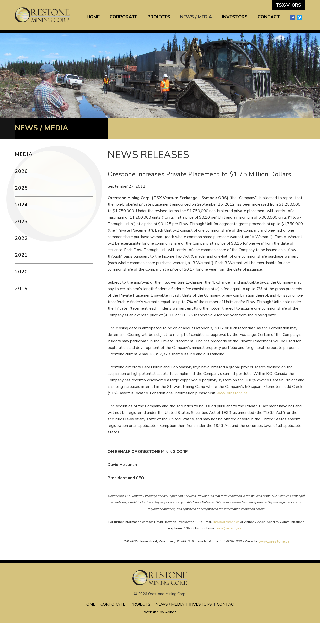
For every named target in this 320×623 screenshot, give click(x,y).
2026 (21, 171)
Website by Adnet (160, 612)
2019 (21, 288)
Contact (269, 17)
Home (93, 17)
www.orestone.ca (232, 393)
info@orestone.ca (227, 522)
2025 (21, 188)
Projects (159, 17)
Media (24, 154)
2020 (21, 271)
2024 (21, 204)
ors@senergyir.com (231, 528)
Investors (235, 17)
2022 (21, 238)
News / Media (196, 17)
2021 (21, 255)
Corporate (124, 17)
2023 (21, 221)
